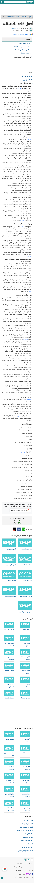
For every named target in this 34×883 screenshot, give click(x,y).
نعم (19, 522)
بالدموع (23, 452)
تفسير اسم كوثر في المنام (25, 850)
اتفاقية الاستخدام (29, 867)
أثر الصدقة (30, 844)
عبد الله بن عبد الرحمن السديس (24, 830)
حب (21, 298)
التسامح (28, 139)
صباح (29, 291)
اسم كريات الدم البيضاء (27, 840)
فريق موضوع (19, 870)
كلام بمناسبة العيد (28, 837)
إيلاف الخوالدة (14, 28)
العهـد (19, 88)
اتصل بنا (31, 864)
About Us (31, 870)
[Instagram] (25, 860)
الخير (19, 416)
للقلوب (23, 226)
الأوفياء (29, 257)
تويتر (14, 529)
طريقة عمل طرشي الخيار (26, 827)
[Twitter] (28, 860)
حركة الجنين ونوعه (28, 834)
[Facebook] (32, 860)
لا (14, 522)
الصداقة (22, 220)
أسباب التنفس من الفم (27, 847)
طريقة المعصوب (28, 820)
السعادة (25, 339)
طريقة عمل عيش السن (27, 823)
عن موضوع (19, 864)
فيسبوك (19, 529)
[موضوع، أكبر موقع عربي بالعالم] (30, 2)
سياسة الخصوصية (18, 867)
